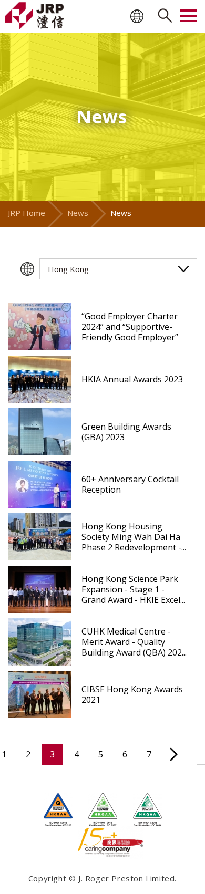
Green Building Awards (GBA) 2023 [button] (126, 431)
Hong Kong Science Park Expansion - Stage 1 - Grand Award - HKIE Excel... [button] (133, 589)
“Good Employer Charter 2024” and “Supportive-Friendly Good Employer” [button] (129, 326)
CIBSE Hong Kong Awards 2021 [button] (132, 694)
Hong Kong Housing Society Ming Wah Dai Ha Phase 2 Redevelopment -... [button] (133, 537)
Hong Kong (68, 269)
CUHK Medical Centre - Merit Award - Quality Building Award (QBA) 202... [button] (134, 642)
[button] (39, 326)
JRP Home (26, 212)
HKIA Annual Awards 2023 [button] (132, 379)
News (77, 212)
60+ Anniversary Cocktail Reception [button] (130, 484)
